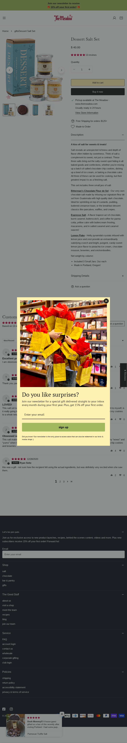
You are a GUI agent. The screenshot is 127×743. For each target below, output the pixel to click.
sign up (63, 427)
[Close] (106, 301)
